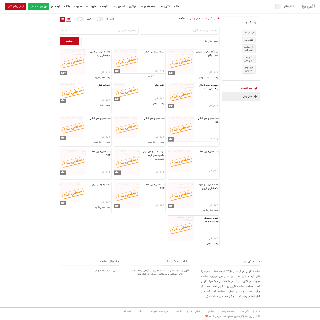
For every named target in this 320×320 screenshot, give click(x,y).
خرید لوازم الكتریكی (248, 69)
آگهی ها (165, 6)
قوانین (132, 6)
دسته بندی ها (148, 6)
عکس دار (110, 19)
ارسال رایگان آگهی (16, 6)
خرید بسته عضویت (85, 6)
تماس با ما (119, 6)
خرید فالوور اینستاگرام (248, 49)
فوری (88, 19)
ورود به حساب (36, 6)
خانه (176, 6)
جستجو (69, 41)
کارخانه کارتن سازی (249, 59)
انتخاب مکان (289, 6)
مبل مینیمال (249, 33)
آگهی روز (308, 6)
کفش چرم (248, 40)
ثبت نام (55, 6)
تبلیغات (104, 6)
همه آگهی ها (247, 88)
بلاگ (67, 6)
